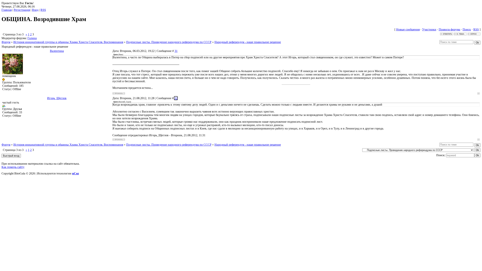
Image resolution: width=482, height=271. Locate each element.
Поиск (467, 29)
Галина (32, 38)
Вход (35, 9)
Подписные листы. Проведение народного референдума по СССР (168, 42)
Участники (429, 29)
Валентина (57, 51)
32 (175, 98)
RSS (43, 9)
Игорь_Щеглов (56, 98)
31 (176, 51)
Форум (6, 42)
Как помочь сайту (13, 167)
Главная (7, 9)
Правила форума (449, 29)
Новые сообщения (408, 29)
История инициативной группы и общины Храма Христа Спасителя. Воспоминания (68, 42)
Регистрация (22, 9)
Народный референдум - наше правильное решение (247, 42)
